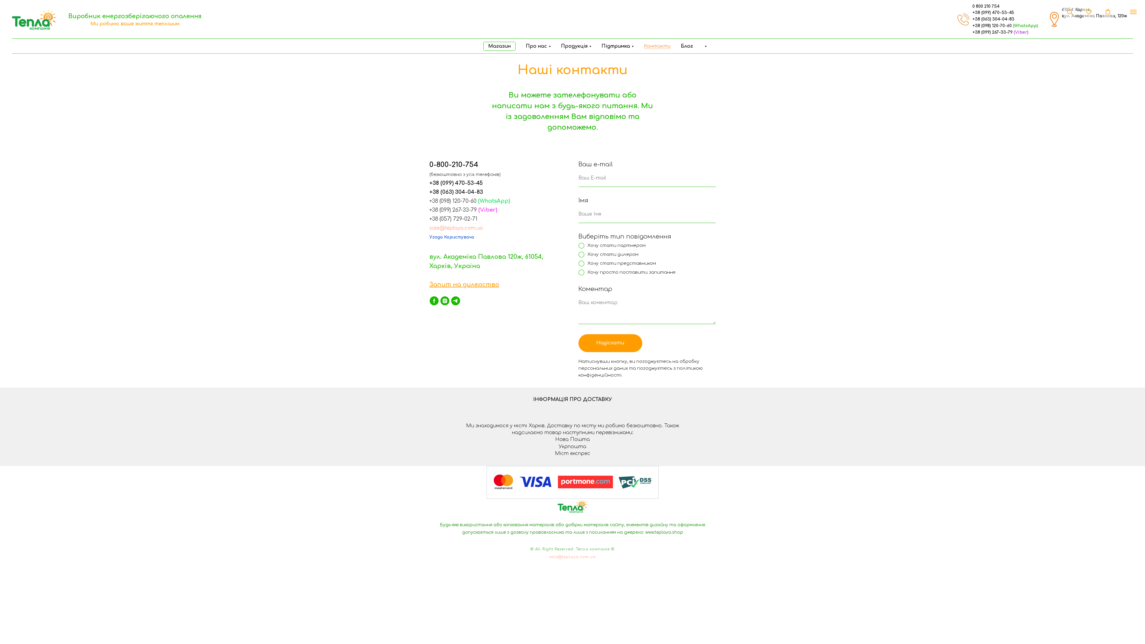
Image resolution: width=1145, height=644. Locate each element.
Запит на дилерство (464, 284)
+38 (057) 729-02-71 (453, 219)
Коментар (595, 289)
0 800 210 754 (985, 6)
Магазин (499, 46)
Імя (583, 200)
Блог (687, 46)
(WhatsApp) (1025, 26)
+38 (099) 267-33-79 (992, 32)
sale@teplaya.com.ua (456, 228)
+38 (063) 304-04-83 (993, 19)
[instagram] (444, 300)
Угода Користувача (451, 237)
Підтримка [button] (615, 46)
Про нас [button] (536, 46)
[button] (705, 46)
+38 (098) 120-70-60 (992, 26)
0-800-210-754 (453, 165)
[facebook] (434, 300)
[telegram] (455, 300)
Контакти (657, 46)
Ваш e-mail (595, 164)
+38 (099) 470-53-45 (993, 12)
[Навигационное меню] (1133, 12)
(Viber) (1021, 32)
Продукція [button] (574, 46)
